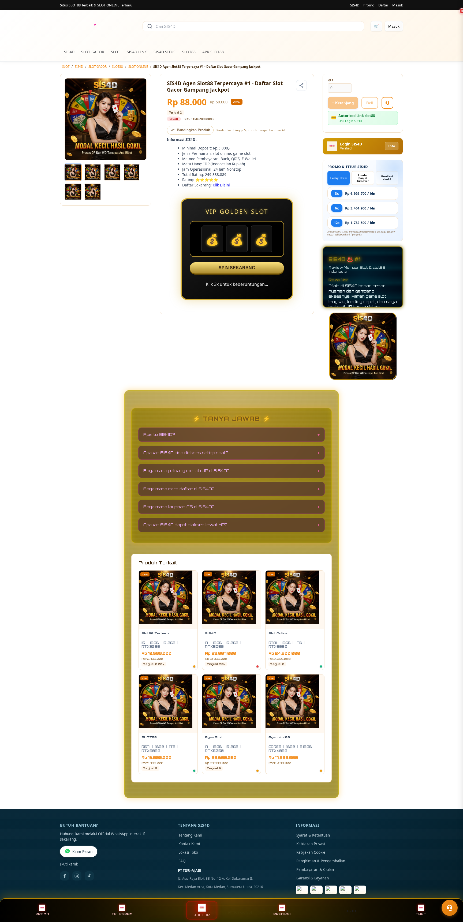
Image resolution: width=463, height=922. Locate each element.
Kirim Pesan (82, 851)
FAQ (182, 861)
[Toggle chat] (450, 908)
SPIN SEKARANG (237, 267)
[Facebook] (64, 875)
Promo (368, 5)
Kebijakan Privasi (310, 843)
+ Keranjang (343, 103)
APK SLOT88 (213, 51)
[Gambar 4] (131, 172)
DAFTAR (201, 915)
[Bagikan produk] (301, 85)
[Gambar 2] (92, 172)
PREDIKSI (281, 914)
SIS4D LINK (137, 51)
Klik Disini (221, 185)
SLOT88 (189, 51)
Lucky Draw (338, 178)
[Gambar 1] (73, 172)
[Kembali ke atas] (451, 895)
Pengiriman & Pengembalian (320, 861)
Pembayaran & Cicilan (315, 869)
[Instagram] (76, 875)
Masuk (397, 5)
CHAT (421, 914)
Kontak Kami (189, 843)
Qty (331, 80)
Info (391, 146)
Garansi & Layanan (312, 878)
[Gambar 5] (73, 191)
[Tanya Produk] (387, 103)
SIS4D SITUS (165, 51)
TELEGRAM (122, 914)
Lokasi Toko (188, 852)
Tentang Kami (190, 835)
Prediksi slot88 (387, 178)
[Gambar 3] (112, 172)
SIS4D (354, 5)
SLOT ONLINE (138, 67)
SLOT (115, 51)
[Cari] (149, 26)
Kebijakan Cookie (310, 852)
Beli (369, 103)
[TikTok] (89, 875)
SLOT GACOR (92, 51)
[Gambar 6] (92, 191)
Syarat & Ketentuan (313, 835)
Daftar (383, 5)
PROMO (42, 914)
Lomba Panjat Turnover (363, 178)
